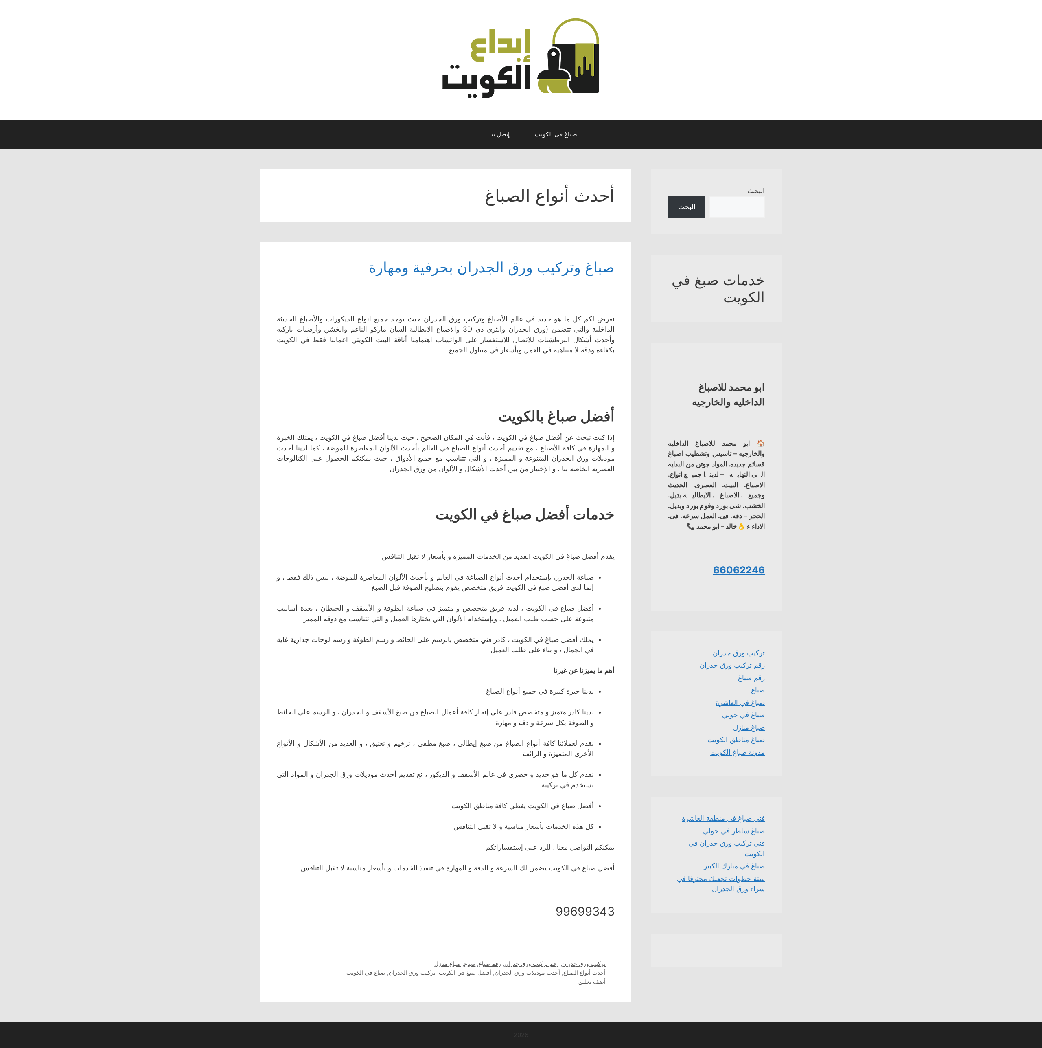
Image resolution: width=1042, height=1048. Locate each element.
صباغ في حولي (743, 715)
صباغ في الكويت (556, 134)
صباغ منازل (447, 963)
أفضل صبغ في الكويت (465, 972)
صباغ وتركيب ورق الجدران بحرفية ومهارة (492, 267)
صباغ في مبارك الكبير (734, 866)
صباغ (469, 963)
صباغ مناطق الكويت (736, 740)
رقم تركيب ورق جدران (531, 963)
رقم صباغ (490, 963)
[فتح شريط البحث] (469, 134)
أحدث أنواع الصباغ (584, 972)
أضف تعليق (592, 981)
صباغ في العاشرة (740, 703)
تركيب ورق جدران (584, 963)
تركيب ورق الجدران (412, 972)
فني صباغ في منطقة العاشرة (723, 818)
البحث (756, 191)
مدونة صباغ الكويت (737, 752)
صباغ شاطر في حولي (734, 831)
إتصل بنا (499, 134)
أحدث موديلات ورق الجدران (527, 972)
